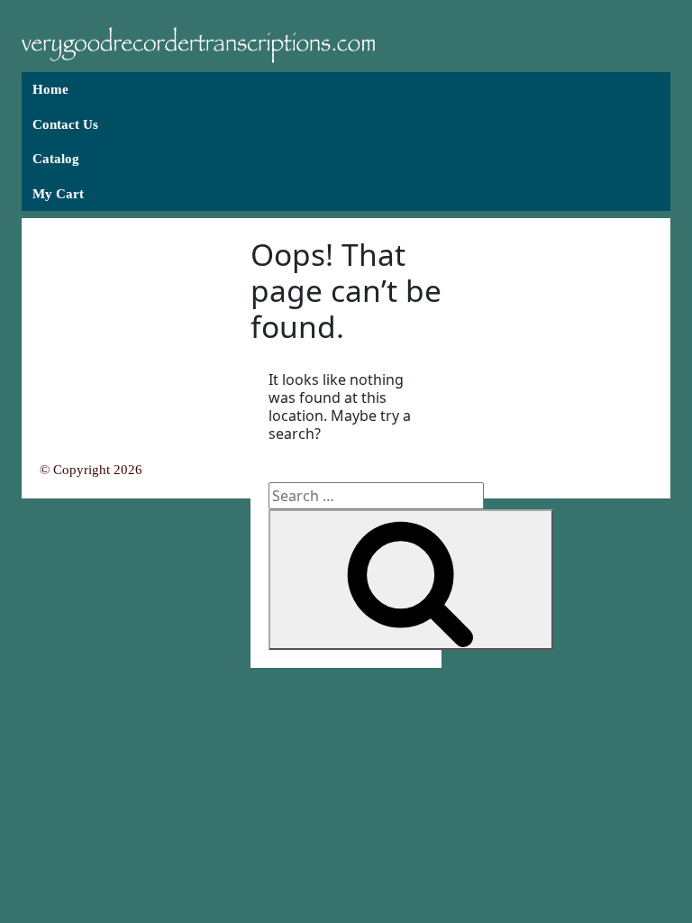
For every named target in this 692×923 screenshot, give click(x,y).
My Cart (58, 194)
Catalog (55, 158)
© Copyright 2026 (91, 469)
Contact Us (65, 124)
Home (50, 89)
